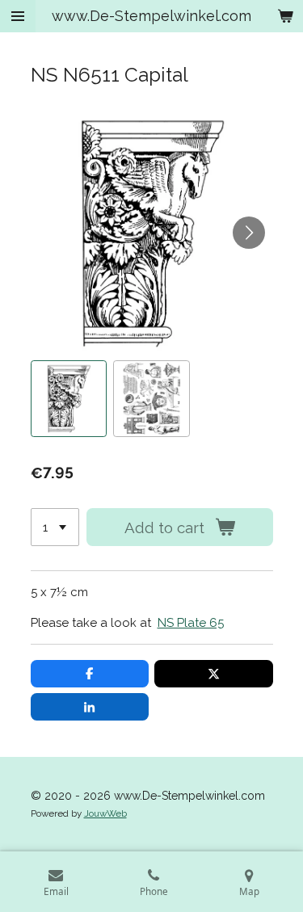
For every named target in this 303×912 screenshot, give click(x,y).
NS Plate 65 (191, 623)
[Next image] (249, 232)
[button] (69, 398)
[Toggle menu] (18, 16)
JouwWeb (105, 813)
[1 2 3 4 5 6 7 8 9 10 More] (55, 527)
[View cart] (285, 16)
